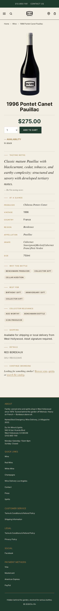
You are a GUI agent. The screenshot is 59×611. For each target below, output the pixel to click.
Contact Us (37, 4)
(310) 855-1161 (11, 435)
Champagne (10, 475)
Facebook (9, 553)
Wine (14, 24)
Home (6, 24)
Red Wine (9, 462)
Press (7, 493)
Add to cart (30, 130)
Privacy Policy (11, 539)
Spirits (7, 499)
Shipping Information (13, 519)
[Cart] (54, 13)
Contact (8, 487)
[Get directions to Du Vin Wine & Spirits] (48, 13)
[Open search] (10, 13)
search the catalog (15, 374)
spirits (51, 371)
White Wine (9, 468)
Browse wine (41, 371)
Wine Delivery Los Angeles (16, 481)
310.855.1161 (21, 4)
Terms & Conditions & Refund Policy (20, 513)
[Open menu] (4, 13)
